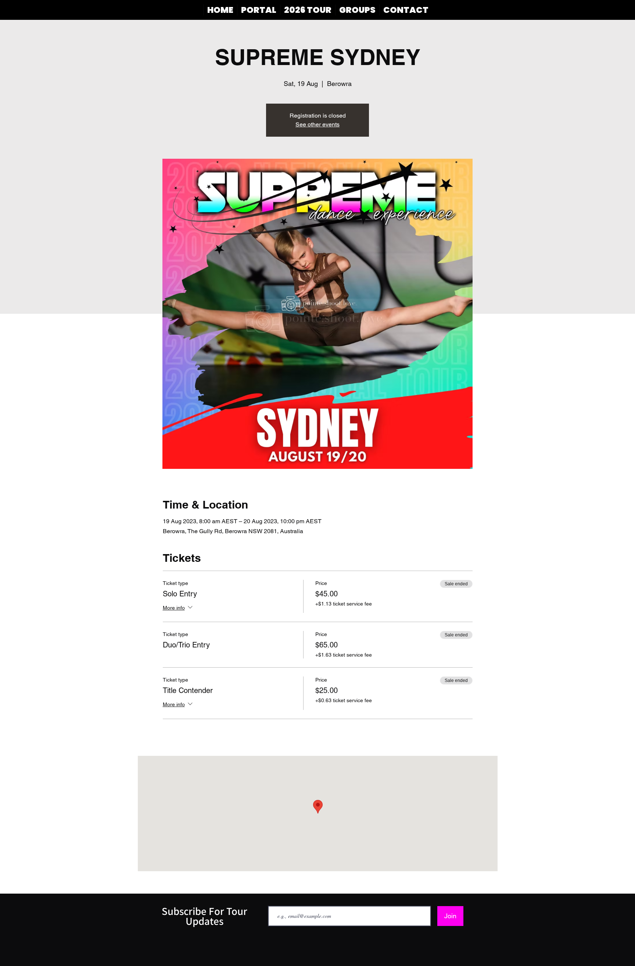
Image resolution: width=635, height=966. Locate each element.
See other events (317, 124)
